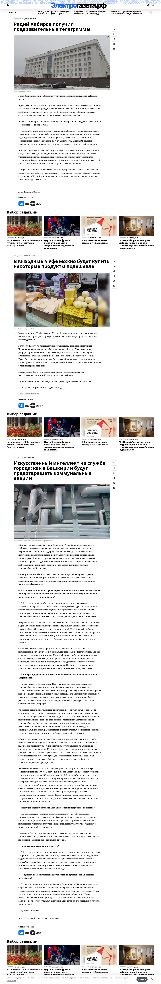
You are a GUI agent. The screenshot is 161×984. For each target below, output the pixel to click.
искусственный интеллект (33, 918)
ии (46, 918)
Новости (17, 19)
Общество (18, 256)
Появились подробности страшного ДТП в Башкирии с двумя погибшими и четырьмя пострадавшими (128, 13)
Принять (142, 979)
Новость (11, 12)
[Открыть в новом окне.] (23, 203)
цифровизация (54, 918)
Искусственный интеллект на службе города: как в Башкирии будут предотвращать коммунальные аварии (90, 13)
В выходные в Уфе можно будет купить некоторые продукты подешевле (54, 13)
